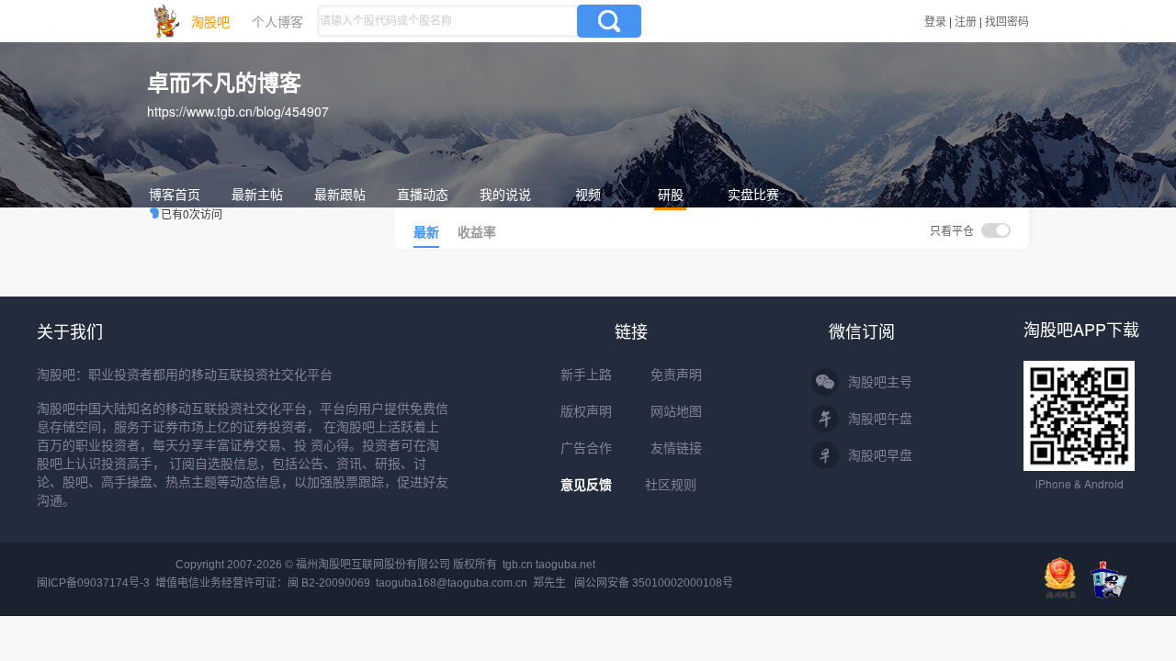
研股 (671, 194)
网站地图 (676, 411)
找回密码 (1007, 20)
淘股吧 (210, 21)
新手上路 (586, 374)
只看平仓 (953, 230)
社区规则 (670, 484)
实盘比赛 (753, 194)
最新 (426, 231)
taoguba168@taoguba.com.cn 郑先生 (471, 583)
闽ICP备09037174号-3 (93, 583)
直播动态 (422, 194)
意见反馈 (586, 484)
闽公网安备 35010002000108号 (653, 583)
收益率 (477, 231)
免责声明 (676, 374)
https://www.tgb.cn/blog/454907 (238, 111)
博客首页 (174, 194)
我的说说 (505, 194)
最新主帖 (257, 194)
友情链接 (676, 448)
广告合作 (586, 448)
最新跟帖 (340, 194)
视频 (588, 194)
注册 (966, 20)
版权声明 (586, 411)
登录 (935, 20)
